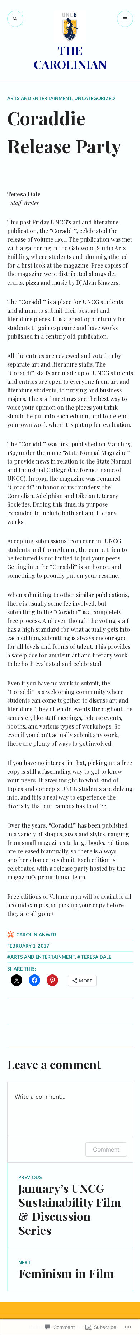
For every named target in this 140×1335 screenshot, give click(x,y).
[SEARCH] (15, 19)
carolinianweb (36, 935)
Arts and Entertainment (42, 957)
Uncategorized (94, 98)
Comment (106, 1149)
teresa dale (96, 957)
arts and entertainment (39, 98)
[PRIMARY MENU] (125, 19)
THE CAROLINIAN (70, 57)
